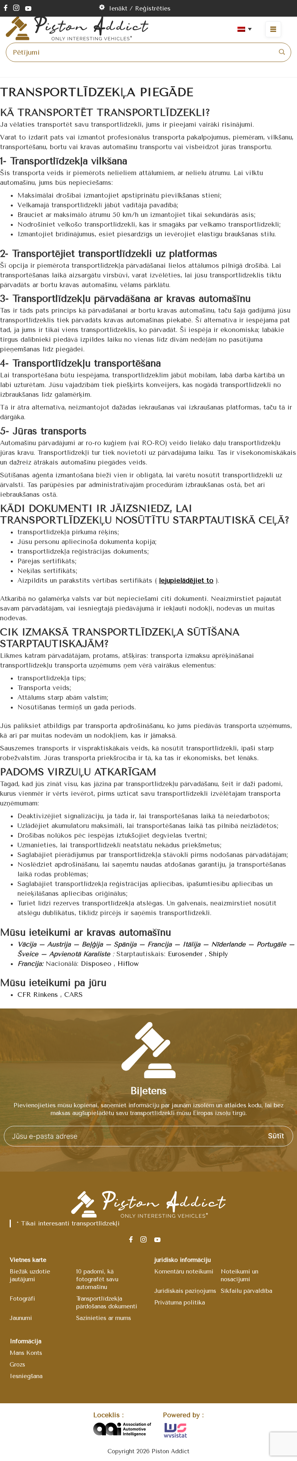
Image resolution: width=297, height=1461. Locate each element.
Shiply (218, 954)
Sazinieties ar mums (103, 1318)
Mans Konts (26, 1352)
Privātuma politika (179, 1302)
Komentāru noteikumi (183, 1271)
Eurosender (185, 954)
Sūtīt (276, 1136)
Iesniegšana (26, 1376)
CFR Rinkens (37, 994)
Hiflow (128, 963)
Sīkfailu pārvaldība (246, 1290)
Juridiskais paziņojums (185, 1290)
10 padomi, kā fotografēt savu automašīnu (97, 1279)
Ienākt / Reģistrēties (140, 8)
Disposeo (96, 963)
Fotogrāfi (22, 1298)
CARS (73, 994)
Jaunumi (21, 1318)
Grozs (17, 1364)
